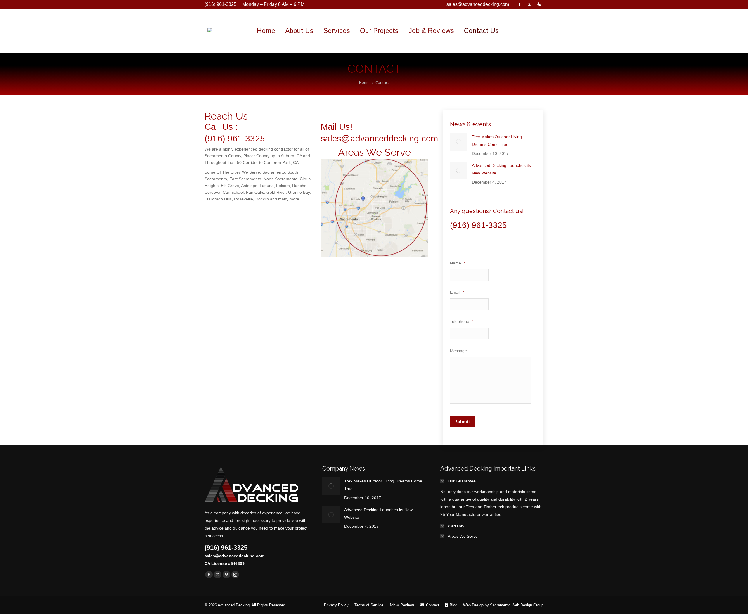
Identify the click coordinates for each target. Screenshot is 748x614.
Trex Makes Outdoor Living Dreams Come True (497, 140)
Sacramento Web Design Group (516, 605)
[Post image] (459, 142)
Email (457, 292)
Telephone (461, 321)
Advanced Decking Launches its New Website (501, 169)
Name (457, 263)
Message (458, 350)
